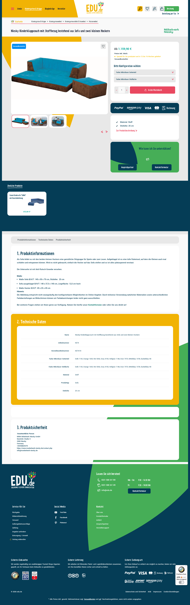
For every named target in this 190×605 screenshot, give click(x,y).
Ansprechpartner (127, 167)
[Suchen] (140, 8)
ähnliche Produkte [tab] (14, 185)
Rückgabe (16, 512)
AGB (149, 592)
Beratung (170, 8)
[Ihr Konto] (154, 8)
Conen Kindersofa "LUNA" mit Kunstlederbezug (18, 196)
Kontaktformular (161, 167)
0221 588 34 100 (108, 480)
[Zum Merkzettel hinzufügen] (103, 46)
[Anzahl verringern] (116, 90)
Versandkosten (89, 599)
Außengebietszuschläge (21, 524)
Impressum (157, 592)
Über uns (99, 512)
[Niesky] (171, 32)
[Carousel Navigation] (59, 131)
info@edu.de (106, 490)
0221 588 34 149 (108, 485)
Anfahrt (99, 520)
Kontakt (100, 506)
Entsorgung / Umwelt (20, 535)
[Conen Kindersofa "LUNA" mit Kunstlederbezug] (36, 202)
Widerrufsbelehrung (19, 516)
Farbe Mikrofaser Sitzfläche (126, 79)
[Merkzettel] (147, 8)
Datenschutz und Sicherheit (136, 592)
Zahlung (15, 528)
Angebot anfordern (19, 532)
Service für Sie (18, 506)
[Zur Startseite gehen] (95, 7)
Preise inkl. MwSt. (121, 53)
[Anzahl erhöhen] (126, 90)
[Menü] (12, 8)
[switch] (181, 582)
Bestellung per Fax (169, 13)
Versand (15, 520)
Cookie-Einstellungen (171, 592)
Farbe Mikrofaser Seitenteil (126, 72)
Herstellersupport (102, 528)
